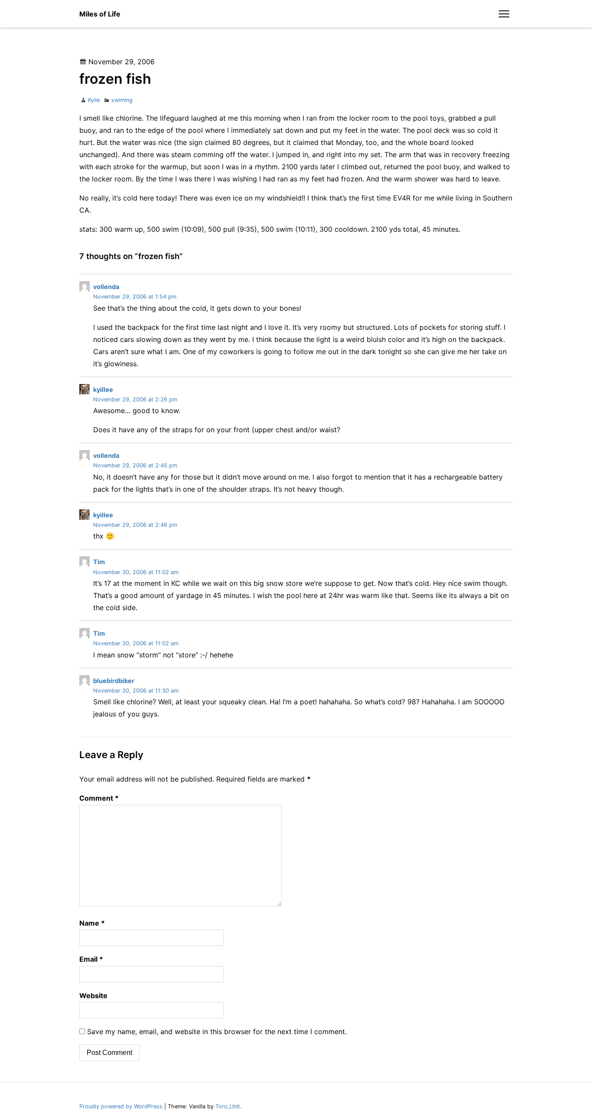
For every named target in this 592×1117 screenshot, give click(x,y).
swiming (122, 100)
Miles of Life (99, 14)
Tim (99, 561)
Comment (99, 798)
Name (92, 923)
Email (91, 959)
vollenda (106, 286)
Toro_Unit (227, 1106)
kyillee (103, 389)
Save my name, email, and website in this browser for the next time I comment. (217, 1031)
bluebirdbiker (113, 680)
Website (93, 995)
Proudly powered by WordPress (121, 1106)
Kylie (94, 100)
